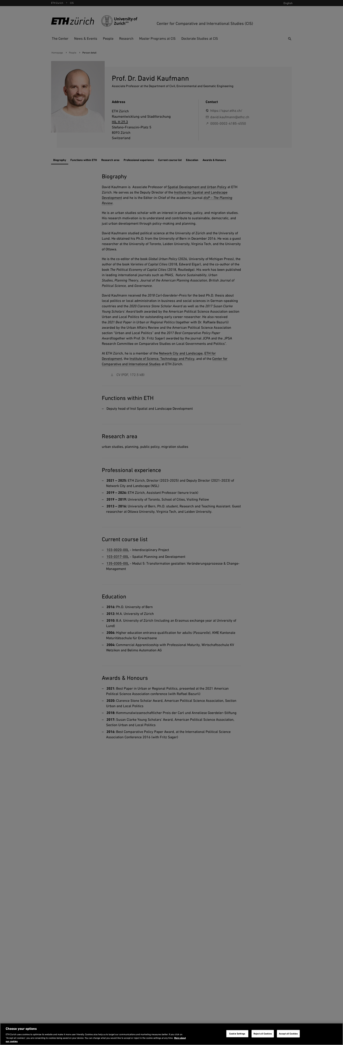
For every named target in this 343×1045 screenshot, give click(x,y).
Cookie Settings (237, 1033)
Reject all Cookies (262, 1033)
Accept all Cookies (288, 1033)
